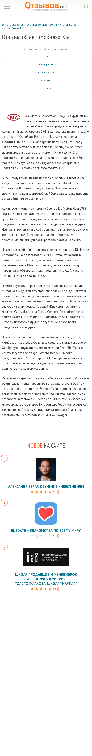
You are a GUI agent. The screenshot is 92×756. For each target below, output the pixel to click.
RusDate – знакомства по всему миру (46, 530)
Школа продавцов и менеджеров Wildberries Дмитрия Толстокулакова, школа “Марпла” (46, 579)
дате (46, 56)
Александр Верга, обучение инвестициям (46, 486)
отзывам (45, 80)
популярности (46, 64)
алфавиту (46, 88)
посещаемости (46, 72)
